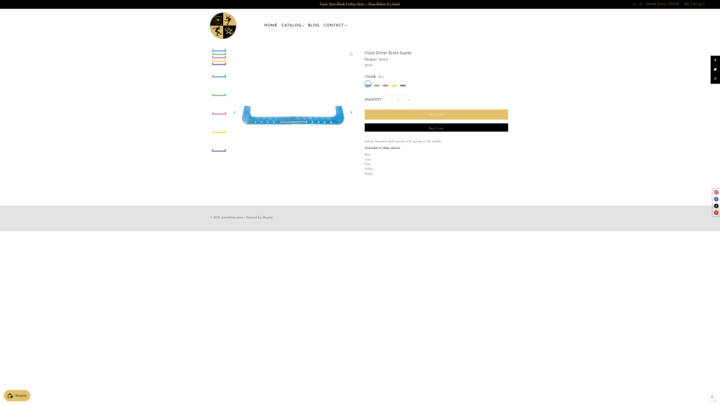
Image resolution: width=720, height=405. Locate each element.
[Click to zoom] (351, 54)
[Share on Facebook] (715, 60)
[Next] (351, 112)
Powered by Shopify (259, 217)
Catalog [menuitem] (291, 25)
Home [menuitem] (271, 25)
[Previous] (235, 112)
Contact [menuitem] (333, 25)
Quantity (373, 99)
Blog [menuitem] (314, 25)
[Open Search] (634, 4)
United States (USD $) (662, 4)
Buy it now (436, 128)
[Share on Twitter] (715, 69)
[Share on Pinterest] (715, 79)
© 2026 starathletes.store (226, 217)
